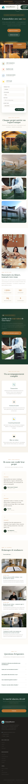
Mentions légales (5, 768)
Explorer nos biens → (14, 30)
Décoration (4, 748)
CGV (2, 770)
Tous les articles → (7, 554)
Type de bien (6, 92)
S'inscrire (14, 710)
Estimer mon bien (14, 34)
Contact (3, 762)
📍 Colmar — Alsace (5, 736)
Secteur (5, 97)
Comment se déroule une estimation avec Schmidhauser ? (11, 664)
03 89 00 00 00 (11, 3)
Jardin (3, 746)
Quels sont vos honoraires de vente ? (10, 669)
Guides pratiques (5, 756)
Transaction (7, 86)
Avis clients (4, 760)
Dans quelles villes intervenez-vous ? (10, 674)
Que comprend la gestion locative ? (9, 679)
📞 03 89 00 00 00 (5, 734)
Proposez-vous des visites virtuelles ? (10, 685)
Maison (3, 744)
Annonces (3, 758)
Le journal (3, 754)
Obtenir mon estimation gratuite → (12, 333)
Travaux (3, 742)
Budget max (6, 103)
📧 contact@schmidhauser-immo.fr (8, 732)
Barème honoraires (5, 774)
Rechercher (20, 109)
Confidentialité (4, 772)
